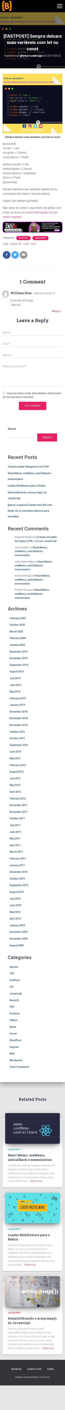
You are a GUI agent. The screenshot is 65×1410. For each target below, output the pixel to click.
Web (12, 1053)
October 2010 (17, 878)
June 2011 (15, 832)
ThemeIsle (44, 1377)
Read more (36, 1181)
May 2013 (15, 758)
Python (13, 1020)
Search (12, 428)
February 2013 (18, 765)
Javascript (40, 238)
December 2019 (18, 651)
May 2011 (15, 838)
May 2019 (15, 691)
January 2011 (17, 865)
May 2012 (15, 785)
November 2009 (19, 938)
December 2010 (18, 872)
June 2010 (15, 905)
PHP (12, 1006)
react (33, 243)
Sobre (50, 1369)
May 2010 (15, 912)
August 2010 (17, 892)
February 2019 (18, 698)
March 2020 (16, 631)
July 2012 (15, 778)
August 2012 (17, 771)
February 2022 (18, 618)
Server (13, 1033)
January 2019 (17, 705)
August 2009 (17, 945)
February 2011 (18, 858)
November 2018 (19, 718)
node (26, 243)
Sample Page (34, 1369)
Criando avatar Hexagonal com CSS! (28, 466)
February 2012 (18, 798)
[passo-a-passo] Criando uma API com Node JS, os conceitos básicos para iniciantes (30, 511)
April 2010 (15, 918)
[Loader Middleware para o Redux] (32, 1207)
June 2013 (15, 751)
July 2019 (15, 678)
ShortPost (15, 1040)
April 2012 (15, 791)
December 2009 (18, 932)
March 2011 (16, 851)
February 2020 (18, 638)
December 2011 (18, 805)
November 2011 (19, 811)
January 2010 (17, 925)
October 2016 (17, 731)
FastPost (23, 238)
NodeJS (14, 1000)
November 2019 (19, 658)
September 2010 (19, 885)
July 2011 (15, 825)
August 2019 (17, 671)
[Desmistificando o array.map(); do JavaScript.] (32, 1291)
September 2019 (19, 665)
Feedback (16, 1369)
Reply (57, 311)
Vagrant (14, 1047)
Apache (14, 966)
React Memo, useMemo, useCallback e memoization (31, 551)
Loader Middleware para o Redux (26, 485)
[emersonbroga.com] (20, 10)
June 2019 (15, 685)
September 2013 (19, 745)
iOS (12, 986)
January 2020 (17, 644)
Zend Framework (19, 1067)
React (13, 1027)
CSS (12, 973)
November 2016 (19, 725)
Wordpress (16, 1060)
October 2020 (17, 624)
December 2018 (18, 711)
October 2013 (17, 738)
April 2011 (15, 845)
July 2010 (15, 898)
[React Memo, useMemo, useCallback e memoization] (32, 1128)
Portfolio (15, 1013)
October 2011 (17, 818)
